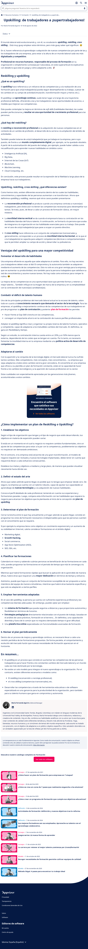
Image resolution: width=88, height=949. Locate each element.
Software (5, 917)
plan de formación (60, 309)
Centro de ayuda (7, 932)
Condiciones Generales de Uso (12, 905)
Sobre (4, 913)
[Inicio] (2, 15)
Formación (25, 15)
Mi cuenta (5, 928)
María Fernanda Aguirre (12, 26)
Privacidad (5, 897)
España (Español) (16, 942)
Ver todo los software (44, 759)
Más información (39, 745)
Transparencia (6, 901)
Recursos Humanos (12, 15)
